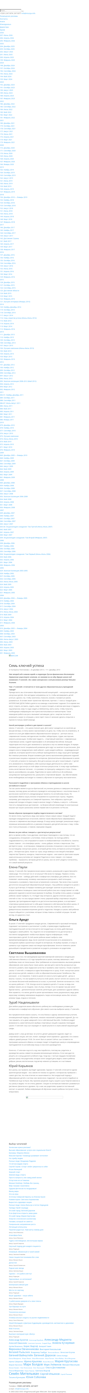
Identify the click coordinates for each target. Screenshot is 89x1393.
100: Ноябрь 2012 (7, 367)
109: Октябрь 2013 (7, 340)
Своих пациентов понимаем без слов (24, 1257)
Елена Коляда (62, 1355)
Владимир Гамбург (39, 1352)
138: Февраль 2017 (7, 249)
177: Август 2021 (6, 131)
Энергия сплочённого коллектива (22, 1219)
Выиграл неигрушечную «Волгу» (22, 1334)
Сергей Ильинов (50, 1374)
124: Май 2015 (5, 293)
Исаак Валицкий (15, 1169)
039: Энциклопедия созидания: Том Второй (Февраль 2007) (23, 538)
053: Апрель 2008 (7, 502)
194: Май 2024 (5, 76)
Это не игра (13, 1194)
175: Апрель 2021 (7, 137)
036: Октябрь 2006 (7, 549)
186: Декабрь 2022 (7, 104)
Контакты (4, 19)
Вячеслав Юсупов (67, 1352)
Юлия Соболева (36, 1377)
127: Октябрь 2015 (7, 285)
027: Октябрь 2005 (7, 576)
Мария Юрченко (15, 1365)
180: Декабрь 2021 (7, 123)
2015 (2, 279)
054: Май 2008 (5, 499)
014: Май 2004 (5, 614)
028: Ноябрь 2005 (7, 573)
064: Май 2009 (5, 469)
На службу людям (16, 1158)
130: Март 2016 (6, 274)
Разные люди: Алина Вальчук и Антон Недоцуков (28, 1205)
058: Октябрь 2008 (7, 488)
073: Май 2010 (5, 441)
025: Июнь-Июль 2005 (9, 582)
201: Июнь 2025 (6, 54)
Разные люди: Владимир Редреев (22, 1161)
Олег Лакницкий (38, 1368)
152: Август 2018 (6, 208)
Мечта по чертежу (16, 1290)
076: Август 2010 (6, 433)
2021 (2, 120)
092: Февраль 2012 (7, 389)
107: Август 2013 (6, 345)
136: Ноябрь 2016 (7, 258)
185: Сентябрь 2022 (8, 107)
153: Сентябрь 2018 (8, 205)
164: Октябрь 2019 (7, 172)
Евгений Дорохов (45, 1355)
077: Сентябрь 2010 (8, 430)
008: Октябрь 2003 (7, 634)
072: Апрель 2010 (7, 444)
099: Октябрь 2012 (7, 370)
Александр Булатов (18, 1339)
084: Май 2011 (5, 409)
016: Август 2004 (6, 609)
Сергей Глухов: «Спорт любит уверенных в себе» (28, 1167)
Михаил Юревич (14, 1368)
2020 (2, 145)
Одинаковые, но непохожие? (20, 1279)
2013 (2, 332)
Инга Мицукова (70, 1358)
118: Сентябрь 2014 (8, 312)
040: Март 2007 (6, 535)
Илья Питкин (49, 1358)
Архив (2, 30)
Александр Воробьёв (36, 1340)
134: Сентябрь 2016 (8, 263)
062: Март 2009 (6, 474)
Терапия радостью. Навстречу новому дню (26, 1230)
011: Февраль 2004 (7, 623)
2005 (2, 568)
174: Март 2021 (6, 140)
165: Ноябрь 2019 (7, 170)
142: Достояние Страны (9, 238)
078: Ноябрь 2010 (7, 428)
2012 (2, 362)
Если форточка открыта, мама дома (23, 1213)
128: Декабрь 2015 (7, 282)
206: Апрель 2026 (7, 38)
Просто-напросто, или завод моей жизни (25, 1177)
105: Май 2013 (5, 351)
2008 (2, 480)
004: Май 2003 (5, 645)
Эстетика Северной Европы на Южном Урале (27, 1197)
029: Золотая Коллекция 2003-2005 (14, 571)
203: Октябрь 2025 (7, 49)
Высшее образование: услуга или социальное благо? (30, 1150)
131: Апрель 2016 (7, 271)
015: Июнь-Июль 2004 (9, 612)
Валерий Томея (45, 1346)
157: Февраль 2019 (7, 192)
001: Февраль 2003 (7, 653)
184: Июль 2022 (6, 109)
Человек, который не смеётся (20, 1221)
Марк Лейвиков (52, 1364)
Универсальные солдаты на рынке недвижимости (29, 1318)
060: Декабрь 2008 (7, 483)
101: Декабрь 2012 (7, 365)
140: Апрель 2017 (7, 244)
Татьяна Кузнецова (17, 1377)
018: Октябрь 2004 (7, 603)
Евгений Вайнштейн (21, 1355)
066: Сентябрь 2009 (8, 463)
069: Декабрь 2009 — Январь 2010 (13, 455)
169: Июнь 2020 (6, 156)
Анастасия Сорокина (34, 1343)
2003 (2, 625)
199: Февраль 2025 (7, 60)
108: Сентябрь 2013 (8, 343)
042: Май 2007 (5, 529)
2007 (2, 510)
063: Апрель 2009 (7, 472)
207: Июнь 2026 (6, 35)
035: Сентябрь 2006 (8, 551)
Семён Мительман (24, 1373)
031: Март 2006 (6, 562)
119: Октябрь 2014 (7, 310)
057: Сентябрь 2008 (8, 491)
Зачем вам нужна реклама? (20, 1147)
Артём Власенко (16, 1346)
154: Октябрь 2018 (7, 203)
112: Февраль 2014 (7, 329)
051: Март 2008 (6, 505)
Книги (2, 21)
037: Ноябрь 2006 (7, 546)
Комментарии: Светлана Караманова (24, 1199)
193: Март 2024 (6, 79)
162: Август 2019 (6, 178)
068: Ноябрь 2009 (7, 458)
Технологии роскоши (17, 1312)
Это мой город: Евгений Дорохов (22, 1210)
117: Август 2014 (6, 315)
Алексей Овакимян (18, 1343)
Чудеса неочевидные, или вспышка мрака (26, 1241)
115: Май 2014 (5, 321)
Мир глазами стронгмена (19, 1186)
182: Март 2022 (6, 115)
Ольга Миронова (16, 1370)
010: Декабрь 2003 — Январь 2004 (13, 628)
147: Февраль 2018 (7, 222)
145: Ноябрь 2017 (7, 230)
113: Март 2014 (6, 326)
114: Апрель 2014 (7, 323)
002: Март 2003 (6, 650)
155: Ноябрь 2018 (7, 200)
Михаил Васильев (70, 1364)
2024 (2, 63)
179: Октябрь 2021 (7, 126)
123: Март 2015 (6, 296)
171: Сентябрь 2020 (8, 151)
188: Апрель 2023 (7, 96)
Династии (13, 1263)
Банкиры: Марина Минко (19, 1153)
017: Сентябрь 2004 (8, 606)
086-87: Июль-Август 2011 (10, 403)
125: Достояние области (9, 290)
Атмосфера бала (15, 1235)
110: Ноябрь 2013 (7, 337)
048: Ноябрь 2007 (7, 516)
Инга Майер (59, 1358)
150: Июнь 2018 (6, 214)
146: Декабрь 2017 (7, 227)
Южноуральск (5, 24)
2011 (2, 392)
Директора (4, 27)
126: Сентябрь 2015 (8, 288)
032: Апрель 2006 (7, 560)
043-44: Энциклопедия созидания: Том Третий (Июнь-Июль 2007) (26, 527)
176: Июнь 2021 (6, 134)
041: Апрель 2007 (7, 532)
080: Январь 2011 (7, 420)
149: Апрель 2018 (7, 216)
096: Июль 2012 (6, 378)
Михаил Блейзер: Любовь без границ (24, 1183)
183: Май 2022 (5, 112)
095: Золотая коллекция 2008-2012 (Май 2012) (18, 381)
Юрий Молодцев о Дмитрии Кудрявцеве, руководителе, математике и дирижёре (41, 1323)
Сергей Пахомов (66, 1374)
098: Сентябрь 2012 (8, 373)
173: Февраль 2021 (7, 142)
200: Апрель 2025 (7, 57)
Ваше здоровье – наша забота (21, 1295)
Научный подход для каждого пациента (25, 1246)
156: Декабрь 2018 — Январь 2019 (13, 197)
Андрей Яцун (46, 1343)
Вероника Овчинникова (24, 1349)
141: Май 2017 (5, 241)
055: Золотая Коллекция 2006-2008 (14, 496)
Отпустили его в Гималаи (19, 1180)
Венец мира (14, 1191)
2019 (2, 167)
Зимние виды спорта (17, 1175)
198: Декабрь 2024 (7, 65)
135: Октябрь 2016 (7, 260)
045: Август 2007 (6, 524)
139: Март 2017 (6, 247)
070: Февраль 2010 (7, 450)
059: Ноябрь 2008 (7, 485)
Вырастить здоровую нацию (20, 1202)
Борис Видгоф (31, 1346)
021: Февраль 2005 (7, 592)
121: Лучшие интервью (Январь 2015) (15, 302)
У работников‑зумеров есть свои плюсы (25, 1301)
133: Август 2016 (6, 266)
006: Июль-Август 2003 (9, 639)
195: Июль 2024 (6, 74)
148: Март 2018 (6, 219)
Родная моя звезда (16, 1268)
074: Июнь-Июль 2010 (9, 439)
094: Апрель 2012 (7, 384)
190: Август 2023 (6, 90)
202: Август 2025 (6, 52)
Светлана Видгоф (42, 1370)
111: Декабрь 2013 (7, 334)
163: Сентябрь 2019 (8, 175)
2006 (2, 540)
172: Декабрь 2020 (7, 148)
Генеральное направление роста (22, 1224)
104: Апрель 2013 (7, 354)
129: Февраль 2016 (7, 277)
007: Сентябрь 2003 (8, 636)
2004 (2, 595)
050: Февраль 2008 (7, 507)
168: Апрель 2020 (7, 159)
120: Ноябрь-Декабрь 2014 (10, 307)
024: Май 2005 (5, 584)
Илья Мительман (38, 1358)
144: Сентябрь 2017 (8, 233)
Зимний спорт (14, 1172)
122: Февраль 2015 (7, 299)
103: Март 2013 (6, 356)
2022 (2, 101)
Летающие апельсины (18, 1227)
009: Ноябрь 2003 (7, 631)
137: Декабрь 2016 (7, 255)
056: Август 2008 (6, 494)
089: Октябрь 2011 (7, 398)
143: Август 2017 (6, 236)
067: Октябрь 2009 (7, 461)
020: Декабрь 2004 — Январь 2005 (13, 598)
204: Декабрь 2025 (7, 46)
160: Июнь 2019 (6, 183)
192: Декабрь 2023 (7, 85)
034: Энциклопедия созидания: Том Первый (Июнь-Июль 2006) (25, 554)
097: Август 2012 (6, 376)
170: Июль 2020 (6, 153)
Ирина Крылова (33, 1361)
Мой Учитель (14, 1328)
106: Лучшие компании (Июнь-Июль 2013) (17, 348)
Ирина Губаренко (16, 1361)
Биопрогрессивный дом (18, 1285)
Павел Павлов (29, 1371)
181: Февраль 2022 (7, 118)
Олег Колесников (26, 1368)
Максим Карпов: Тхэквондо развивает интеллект (28, 1156)
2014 (2, 304)
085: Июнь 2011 (6, 406)
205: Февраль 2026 (7, 41)
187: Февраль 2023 (7, 98)
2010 (2, 422)
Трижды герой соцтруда (18, 1208)
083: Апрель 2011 (7, 411)
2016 (2, 252)
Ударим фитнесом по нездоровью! (23, 1188)
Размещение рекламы (9, 16)
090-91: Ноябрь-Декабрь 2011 (12, 395)
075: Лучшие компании (9, 436)
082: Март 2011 (6, 414)
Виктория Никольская (50, 1349)
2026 (2, 32)
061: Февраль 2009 (7, 477)
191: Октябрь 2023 (7, 87)
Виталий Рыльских (19, 1352)
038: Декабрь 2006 (7, 543)
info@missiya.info (22, 1389)
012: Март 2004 (6, 620)
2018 (2, 194)
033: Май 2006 (5, 557)
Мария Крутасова (66, 1361)
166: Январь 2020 (7, 164)
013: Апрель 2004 (7, 617)
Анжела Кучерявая (63, 1343)
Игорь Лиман (26, 1358)
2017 (2, 225)
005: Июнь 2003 (6, 642)
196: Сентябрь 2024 (8, 71)
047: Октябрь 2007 (7, 518)
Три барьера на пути (17, 1306)
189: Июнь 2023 (6, 93)
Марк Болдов (33, 1364)
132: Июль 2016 (6, 269)
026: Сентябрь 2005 (8, 579)
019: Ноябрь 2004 (7, 601)
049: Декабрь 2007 (7, 513)
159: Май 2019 (5, 186)
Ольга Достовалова (55, 1367)
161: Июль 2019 (6, 181)
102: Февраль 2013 (7, 359)
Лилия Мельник (48, 1362)
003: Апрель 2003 (7, 647)
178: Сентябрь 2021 (8, 128)
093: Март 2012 (6, 387)
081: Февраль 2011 (7, 417)
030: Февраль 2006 (7, 565)
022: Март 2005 (6, 590)
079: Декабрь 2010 (7, 425)
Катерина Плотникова (20, 670)
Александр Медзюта (57, 1339)
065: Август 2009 (6, 466)
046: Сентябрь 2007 (8, 521)
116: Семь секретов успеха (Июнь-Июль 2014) (18, 318)
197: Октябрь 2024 (7, 68)
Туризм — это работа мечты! (20, 1274)
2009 (2, 453)
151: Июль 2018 (6, 211)
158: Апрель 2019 (7, 189)
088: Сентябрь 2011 (8, 400)
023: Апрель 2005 (7, 587)
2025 (2, 43)
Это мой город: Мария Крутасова (22, 1216)
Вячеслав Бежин (53, 1352)
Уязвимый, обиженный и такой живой (24, 1252)
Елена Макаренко (15, 1358)
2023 (2, 82)
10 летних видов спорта (18, 1164)
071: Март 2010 (6, 447)
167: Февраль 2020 (7, 161)
